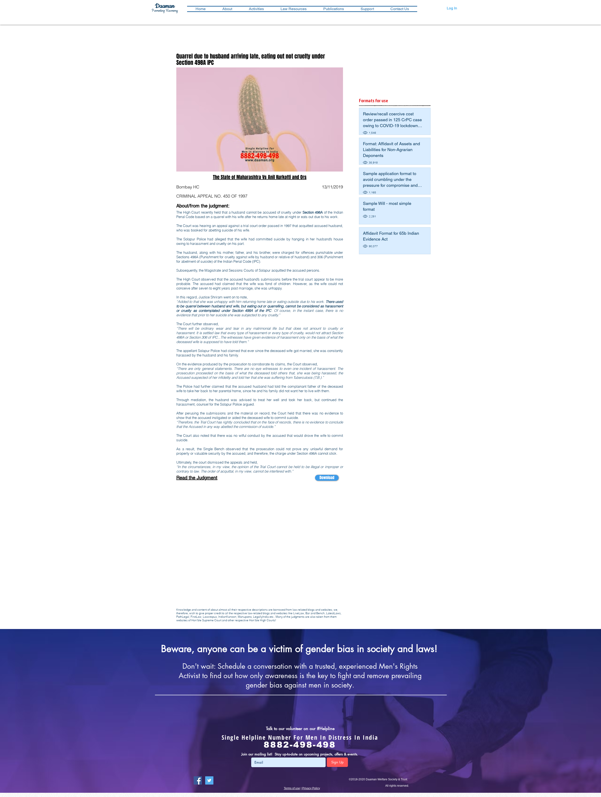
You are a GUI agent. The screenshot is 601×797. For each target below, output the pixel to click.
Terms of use (292, 788)
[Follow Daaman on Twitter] (209, 780)
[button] (256, 9)
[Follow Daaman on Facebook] (198, 780)
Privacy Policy (311, 788)
